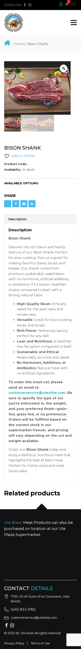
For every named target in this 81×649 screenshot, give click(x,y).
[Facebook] (15, 203)
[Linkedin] (32, 203)
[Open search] (73, 4)
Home (7, 43)
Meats (20, 44)
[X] (7, 203)
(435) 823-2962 (23, 609)
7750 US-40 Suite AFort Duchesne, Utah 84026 (40, 599)
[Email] (23, 203)
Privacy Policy (14, 643)
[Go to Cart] (66, 5)
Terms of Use (40, 643)
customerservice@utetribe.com (34, 618)
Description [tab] (18, 219)
